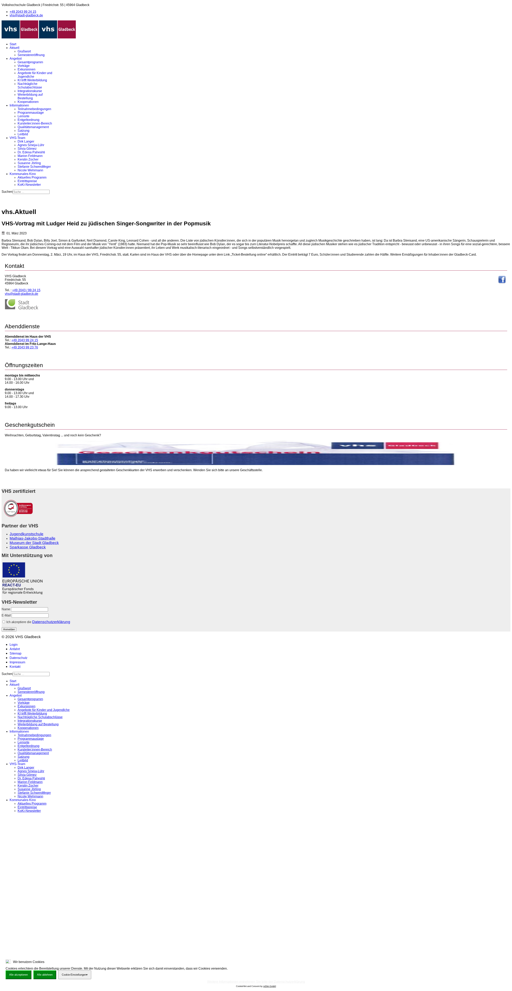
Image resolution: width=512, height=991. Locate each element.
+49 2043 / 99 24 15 (26, 290)
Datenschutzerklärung (51, 622)
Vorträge (24, 65)
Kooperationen (28, 101)
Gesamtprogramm (30, 62)
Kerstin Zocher (28, 159)
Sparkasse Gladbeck (28, 547)
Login (14, 644)
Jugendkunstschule (26, 534)
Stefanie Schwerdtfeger (34, 166)
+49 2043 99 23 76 (24, 347)
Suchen (7, 191)
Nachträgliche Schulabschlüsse (30, 85)
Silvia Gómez (27, 148)
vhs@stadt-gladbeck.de (26, 15)
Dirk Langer (26, 141)
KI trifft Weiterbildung (32, 80)
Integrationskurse (30, 91)
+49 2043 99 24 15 (23, 11)
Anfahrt (15, 649)
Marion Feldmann (30, 156)
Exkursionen (26, 69)
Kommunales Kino (23, 174)
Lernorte (23, 116)
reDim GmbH (269, 986)
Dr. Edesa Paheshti (31, 152)
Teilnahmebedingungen (34, 109)
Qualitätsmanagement (33, 127)
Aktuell (14, 47)
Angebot (16, 58)
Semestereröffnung (31, 55)
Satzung (23, 130)
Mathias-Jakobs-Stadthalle (32, 538)
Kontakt (15, 666)
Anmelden (9, 629)
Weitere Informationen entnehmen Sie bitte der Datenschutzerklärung (256, 981)
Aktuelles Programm (32, 177)
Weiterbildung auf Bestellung (30, 96)
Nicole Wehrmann (30, 170)
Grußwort (24, 51)
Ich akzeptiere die (38, 622)
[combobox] (31, 192)
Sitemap (15, 653)
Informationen (19, 105)
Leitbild (23, 134)
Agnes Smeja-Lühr (31, 145)
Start (13, 44)
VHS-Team (17, 138)
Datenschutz (18, 658)
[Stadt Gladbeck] (21, 308)
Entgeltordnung (28, 119)
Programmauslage (31, 112)
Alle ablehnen (45, 974)
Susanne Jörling (29, 163)
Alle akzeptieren (18, 974)
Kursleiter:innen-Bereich (35, 123)
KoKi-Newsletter (29, 184)
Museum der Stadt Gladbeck (34, 543)
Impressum (17, 662)
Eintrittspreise (27, 181)
